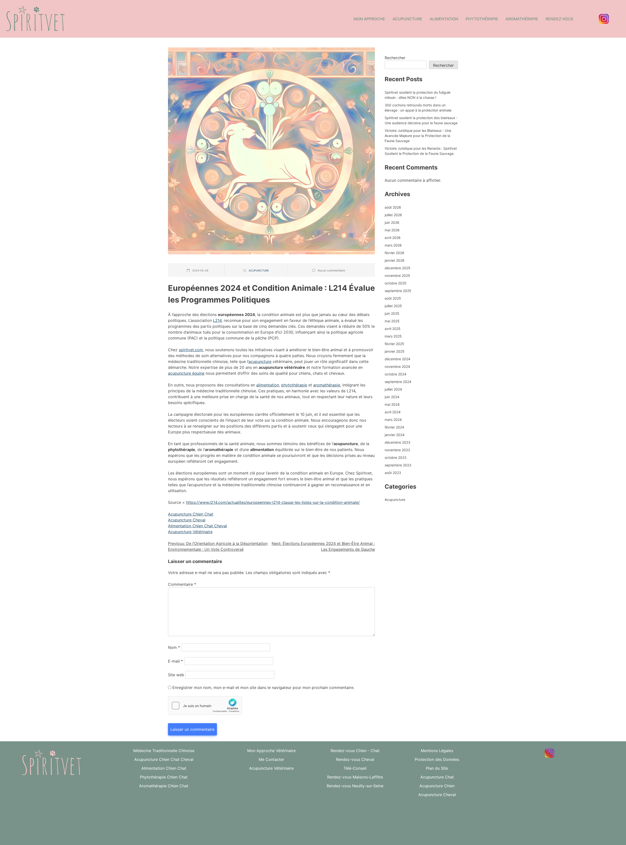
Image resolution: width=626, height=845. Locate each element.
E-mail (175, 661)
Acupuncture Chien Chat (190, 514)
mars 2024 (393, 419)
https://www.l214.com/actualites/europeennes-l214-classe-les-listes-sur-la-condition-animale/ (273, 502)
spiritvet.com (191, 349)
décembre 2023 (397, 442)
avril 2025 (393, 329)
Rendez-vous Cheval (355, 759)
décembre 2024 (397, 359)
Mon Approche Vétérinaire (271, 750)
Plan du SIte (437, 768)
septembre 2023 (398, 465)
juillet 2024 (393, 389)
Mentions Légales (437, 750)
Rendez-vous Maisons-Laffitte (355, 777)
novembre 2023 (397, 450)
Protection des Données (437, 759)
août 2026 (393, 207)
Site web (176, 674)
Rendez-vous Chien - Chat (355, 750)
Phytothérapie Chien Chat (164, 777)
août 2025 (393, 298)
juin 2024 (392, 397)
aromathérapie (326, 385)
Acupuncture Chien (437, 785)
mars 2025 (393, 336)
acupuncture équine (186, 373)
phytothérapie (294, 385)
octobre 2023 (395, 457)
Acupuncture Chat (437, 777)
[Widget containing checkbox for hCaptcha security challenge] (205, 705)
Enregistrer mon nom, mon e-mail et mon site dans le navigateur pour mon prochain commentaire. (263, 687)
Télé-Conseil (355, 768)
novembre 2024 (397, 366)
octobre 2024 (395, 374)
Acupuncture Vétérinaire (190, 531)
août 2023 (393, 473)
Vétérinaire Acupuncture (477, 813)
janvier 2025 (394, 351)
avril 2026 (393, 238)
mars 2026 (393, 245)
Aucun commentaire (331, 270)
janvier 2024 (394, 435)
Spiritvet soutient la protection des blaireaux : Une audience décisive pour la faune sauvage (421, 120)
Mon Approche (369, 18)
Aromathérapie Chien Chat (163, 785)
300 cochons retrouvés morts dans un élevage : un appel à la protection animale (418, 107)
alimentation (267, 385)
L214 (217, 320)
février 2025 (394, 344)
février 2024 (394, 427)
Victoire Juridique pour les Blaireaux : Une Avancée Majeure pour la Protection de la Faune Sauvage (418, 135)
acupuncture (259, 361)
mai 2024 (392, 404)
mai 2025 (392, 321)
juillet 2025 (393, 306)
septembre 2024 (398, 382)
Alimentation (444, 18)
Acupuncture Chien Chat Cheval (163, 759)
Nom (174, 647)
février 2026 (394, 253)
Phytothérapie (482, 18)
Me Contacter (271, 759)
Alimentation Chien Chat (163, 768)
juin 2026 (392, 222)
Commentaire (182, 584)
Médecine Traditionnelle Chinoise (163, 750)
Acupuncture (407, 18)
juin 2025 (392, 313)
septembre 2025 (398, 291)
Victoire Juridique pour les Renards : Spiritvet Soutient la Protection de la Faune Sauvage (421, 151)
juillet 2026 (393, 215)
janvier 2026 (394, 260)
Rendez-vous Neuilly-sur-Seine (355, 785)
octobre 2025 (395, 283)
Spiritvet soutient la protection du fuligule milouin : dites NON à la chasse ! (417, 95)
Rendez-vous (559, 18)
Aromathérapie (521, 18)
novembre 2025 (397, 275)
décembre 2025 (397, 268)
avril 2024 (393, 412)
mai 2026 (392, 230)
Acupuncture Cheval (186, 520)
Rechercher (395, 57)
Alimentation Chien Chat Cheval (197, 525)
